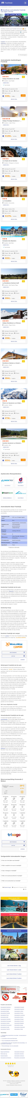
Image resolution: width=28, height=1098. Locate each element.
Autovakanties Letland (18, 1011)
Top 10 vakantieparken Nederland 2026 (10, 1040)
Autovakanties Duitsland (5, 1009)
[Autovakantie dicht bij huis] (14, 938)
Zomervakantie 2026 (14, 898)
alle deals (7, 485)
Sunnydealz (18, 1082)
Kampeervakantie (4, 1055)
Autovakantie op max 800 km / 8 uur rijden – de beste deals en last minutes (13, 1036)
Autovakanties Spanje (18, 1025)
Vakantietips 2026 (14, 947)
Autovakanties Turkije (18, 1029)
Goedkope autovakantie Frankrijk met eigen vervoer (13, 10)
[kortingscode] (14, 993)
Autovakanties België (5, 1011)
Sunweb (10, 669)
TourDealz (18, 1080)
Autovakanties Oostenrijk (5, 1019)
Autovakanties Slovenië (19, 1021)
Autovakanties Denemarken (6, 1025)
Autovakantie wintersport (19, 1051)
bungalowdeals (7, 498)
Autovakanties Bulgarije (19, 1023)
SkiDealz (13, 1080)
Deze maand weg (14, 914)
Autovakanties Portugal (18, 1019)
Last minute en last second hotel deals (9, 1038)
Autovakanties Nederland (6, 1007)
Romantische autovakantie (19, 1057)
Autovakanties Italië (4, 1017)
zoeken (23, 659)
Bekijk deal (14, 99)
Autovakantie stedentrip (19, 1053)
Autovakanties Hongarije (19, 1007)
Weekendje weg (4, 1053)
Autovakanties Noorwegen (6, 1021)
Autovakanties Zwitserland (19, 1027)
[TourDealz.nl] (10, 1063)
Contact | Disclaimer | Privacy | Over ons (14, 1085)
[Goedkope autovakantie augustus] (14, 922)
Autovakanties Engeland (19, 1009)
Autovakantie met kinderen (6, 1057)
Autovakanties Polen (5, 1015)
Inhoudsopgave (23, 54)
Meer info (6, 82)
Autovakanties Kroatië (5, 1027)
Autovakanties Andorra (18, 1017)
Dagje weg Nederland (5, 1051)
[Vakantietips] (14, 954)
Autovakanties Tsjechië (5, 1029)
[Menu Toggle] (25, 2)
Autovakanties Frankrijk (5, 1013)
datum (13, 656)
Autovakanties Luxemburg (19, 1015)
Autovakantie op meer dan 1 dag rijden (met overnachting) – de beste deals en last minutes (14, 1043)
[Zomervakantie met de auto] (14, 905)
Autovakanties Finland (18, 1013)
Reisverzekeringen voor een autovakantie (10, 1045)
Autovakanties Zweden (5, 1023)
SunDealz (9, 1080)
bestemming (13, 652)
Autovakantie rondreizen (19, 1055)
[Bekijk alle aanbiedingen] (4, 1094)
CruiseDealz (22, 1080)
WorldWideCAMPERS (21, 637)
